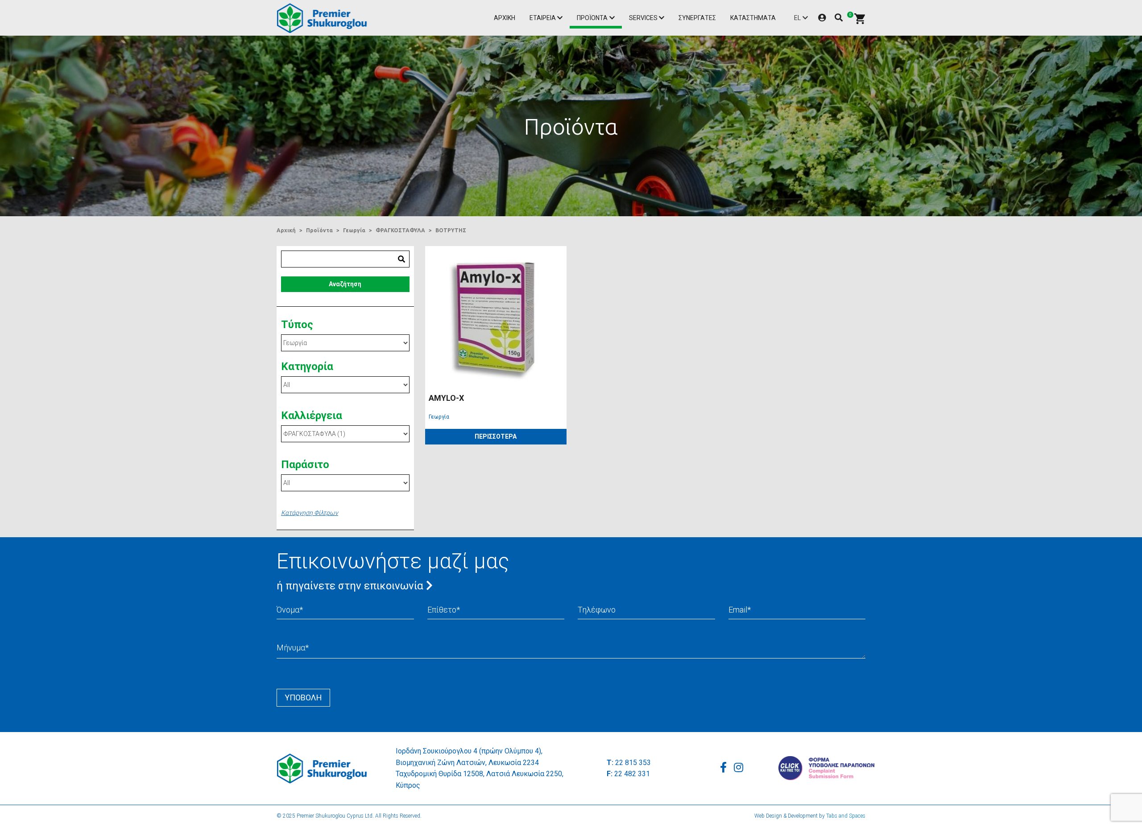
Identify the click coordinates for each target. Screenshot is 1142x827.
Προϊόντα (592, 17)
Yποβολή (303, 697)
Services (643, 17)
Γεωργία (354, 230)
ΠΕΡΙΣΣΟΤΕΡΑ (496, 436)
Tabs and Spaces (845, 816)
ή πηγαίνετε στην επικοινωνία (351, 586)
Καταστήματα (753, 17)
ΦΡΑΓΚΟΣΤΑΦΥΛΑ (400, 230)
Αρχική (504, 17)
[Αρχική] (324, 18)
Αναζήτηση (345, 284)
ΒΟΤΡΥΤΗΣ (450, 230)
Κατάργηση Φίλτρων (309, 512)
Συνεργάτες (697, 17)
